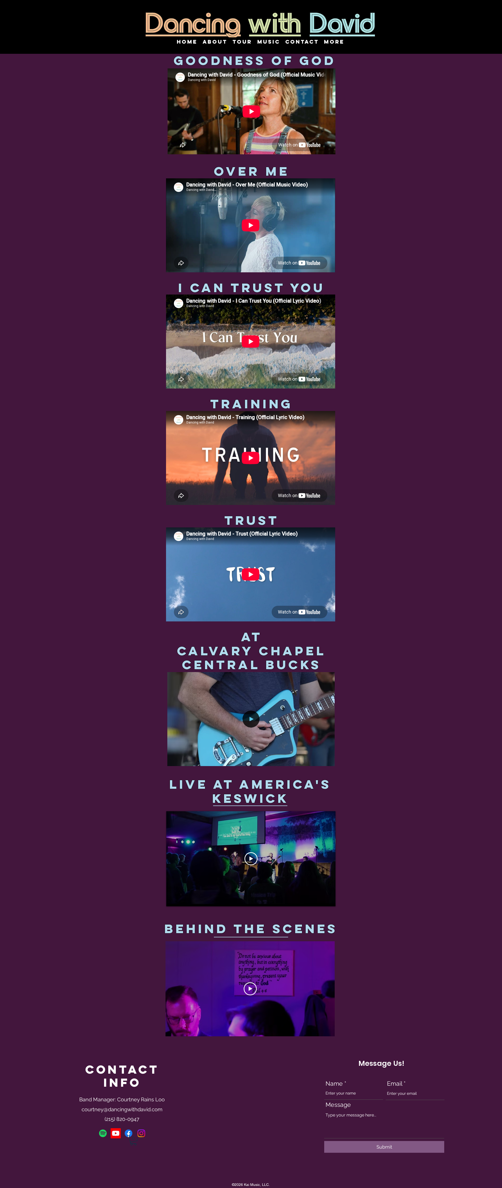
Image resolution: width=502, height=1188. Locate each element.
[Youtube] (116, 1133)
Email (394, 1083)
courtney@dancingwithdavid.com (122, 1109)
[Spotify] (103, 1133)
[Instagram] (141, 1133)
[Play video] (251, 858)
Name (334, 1083)
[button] (328, 760)
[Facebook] (128, 1133)
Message (338, 1105)
